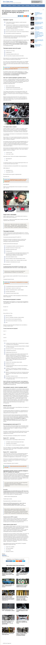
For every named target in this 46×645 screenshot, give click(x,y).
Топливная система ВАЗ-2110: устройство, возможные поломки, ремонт (39, 18)
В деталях (27, 5)
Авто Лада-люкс (8, 1)
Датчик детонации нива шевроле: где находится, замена (39, 40)
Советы (9, 5)
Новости (14, 5)
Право (23, 5)
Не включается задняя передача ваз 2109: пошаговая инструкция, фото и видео (39, 28)
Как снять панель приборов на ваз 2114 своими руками (38, 45)
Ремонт (5, 5)
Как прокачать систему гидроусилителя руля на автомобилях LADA (39, 23)
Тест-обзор (33, 5)
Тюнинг (19, 5)
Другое (38, 5)
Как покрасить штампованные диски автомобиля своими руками (38, 13)
